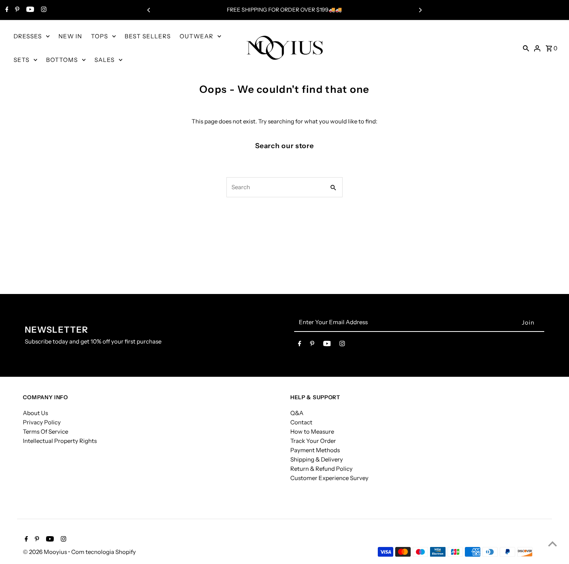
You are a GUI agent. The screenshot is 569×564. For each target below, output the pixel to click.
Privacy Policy (42, 422)
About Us (35, 412)
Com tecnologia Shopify (103, 551)
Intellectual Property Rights (60, 440)
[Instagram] (42, 10)
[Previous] (149, 10)
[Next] (420, 10)
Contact (301, 422)
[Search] (526, 48)
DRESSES (28, 36)
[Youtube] (29, 10)
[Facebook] (6, 10)
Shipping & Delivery (316, 459)
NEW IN (70, 36)
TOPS (99, 36)
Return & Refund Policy (321, 468)
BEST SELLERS (148, 36)
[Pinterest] (16, 10)
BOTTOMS (62, 59)
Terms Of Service (45, 431)
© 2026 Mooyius (45, 551)
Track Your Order (313, 440)
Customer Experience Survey (329, 477)
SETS (21, 59)
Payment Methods (315, 449)
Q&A (296, 412)
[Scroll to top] (552, 543)
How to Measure (312, 431)
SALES (104, 59)
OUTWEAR (196, 36)
